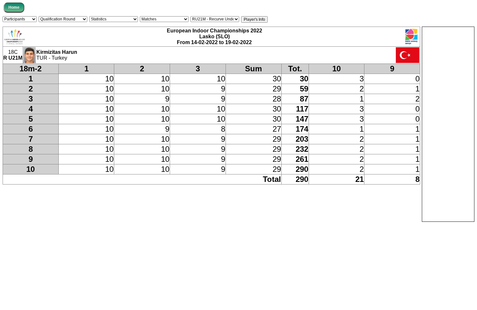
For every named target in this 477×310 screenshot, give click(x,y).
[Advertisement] (448, 124)
